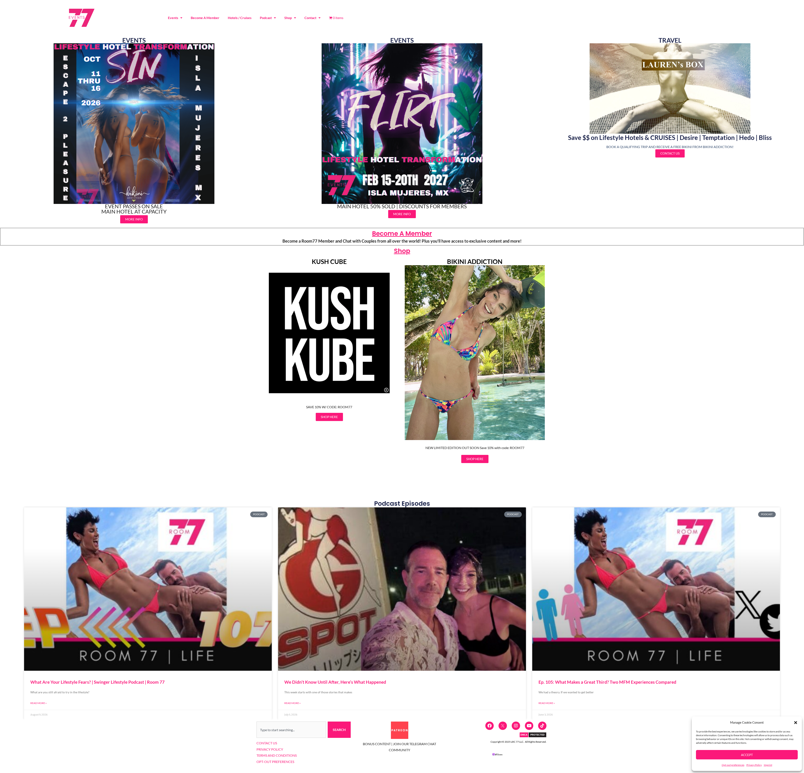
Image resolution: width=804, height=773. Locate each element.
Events (173, 18)
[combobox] (291, 730)
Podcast (266, 18)
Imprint (768, 765)
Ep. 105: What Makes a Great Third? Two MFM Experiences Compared (607, 682)
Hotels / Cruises (239, 18)
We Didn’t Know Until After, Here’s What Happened (335, 682)
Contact (310, 18)
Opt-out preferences (733, 765)
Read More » (38, 703)
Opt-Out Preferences (275, 762)
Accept (747, 755)
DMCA (524, 734)
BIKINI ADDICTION (474, 261)
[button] (796, 723)
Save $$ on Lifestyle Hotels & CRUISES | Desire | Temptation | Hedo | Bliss (670, 137)
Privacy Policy (754, 765)
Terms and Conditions (276, 755)
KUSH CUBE (329, 261)
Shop (288, 18)
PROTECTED (537, 734)
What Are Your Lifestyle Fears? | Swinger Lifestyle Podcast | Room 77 (97, 682)
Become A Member (205, 18)
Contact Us (266, 743)
